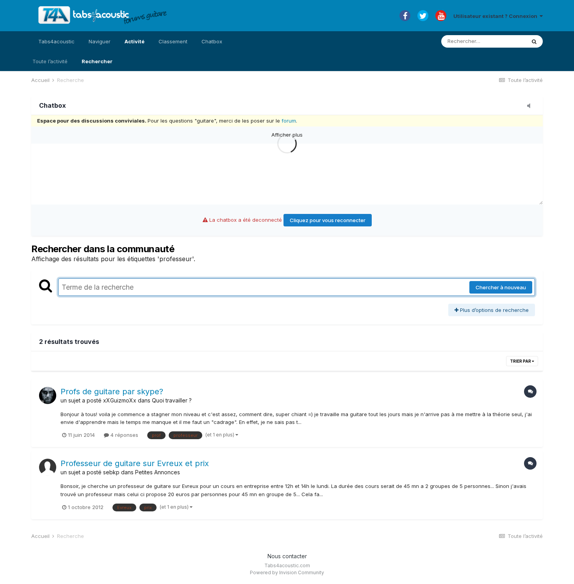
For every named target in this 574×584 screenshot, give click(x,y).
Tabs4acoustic (56, 41)
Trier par (521, 361)
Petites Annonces (157, 472)
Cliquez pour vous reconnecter (327, 220)
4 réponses (123, 435)
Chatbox (211, 41)
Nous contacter (287, 556)
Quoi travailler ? (172, 400)
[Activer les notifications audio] (531, 106)
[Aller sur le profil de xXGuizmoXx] (47, 395)
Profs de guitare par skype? (112, 391)
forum (289, 121)
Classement (173, 41)
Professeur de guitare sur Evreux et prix (135, 463)
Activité (134, 41)
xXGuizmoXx (119, 400)
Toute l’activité (50, 61)
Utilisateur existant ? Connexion (496, 16)
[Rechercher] (534, 41)
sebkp (111, 472)
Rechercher (97, 61)
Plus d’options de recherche (493, 310)
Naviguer (100, 41)
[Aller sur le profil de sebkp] (47, 467)
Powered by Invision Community (287, 572)
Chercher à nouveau (501, 287)
